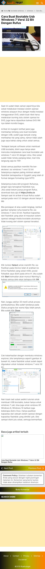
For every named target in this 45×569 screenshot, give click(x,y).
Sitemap (37, 556)
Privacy (26, 556)
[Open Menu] (37, 3)
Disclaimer (22, 560)
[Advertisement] (22, 79)
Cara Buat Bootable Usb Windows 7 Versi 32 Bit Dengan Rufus (18, 20)
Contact (16, 556)
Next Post (8, 468)
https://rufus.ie (28, 192)
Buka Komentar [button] (23, 489)
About (5, 556)
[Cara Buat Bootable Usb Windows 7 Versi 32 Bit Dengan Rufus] (22, 446)
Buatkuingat (25, 566)
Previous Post (34, 468)
